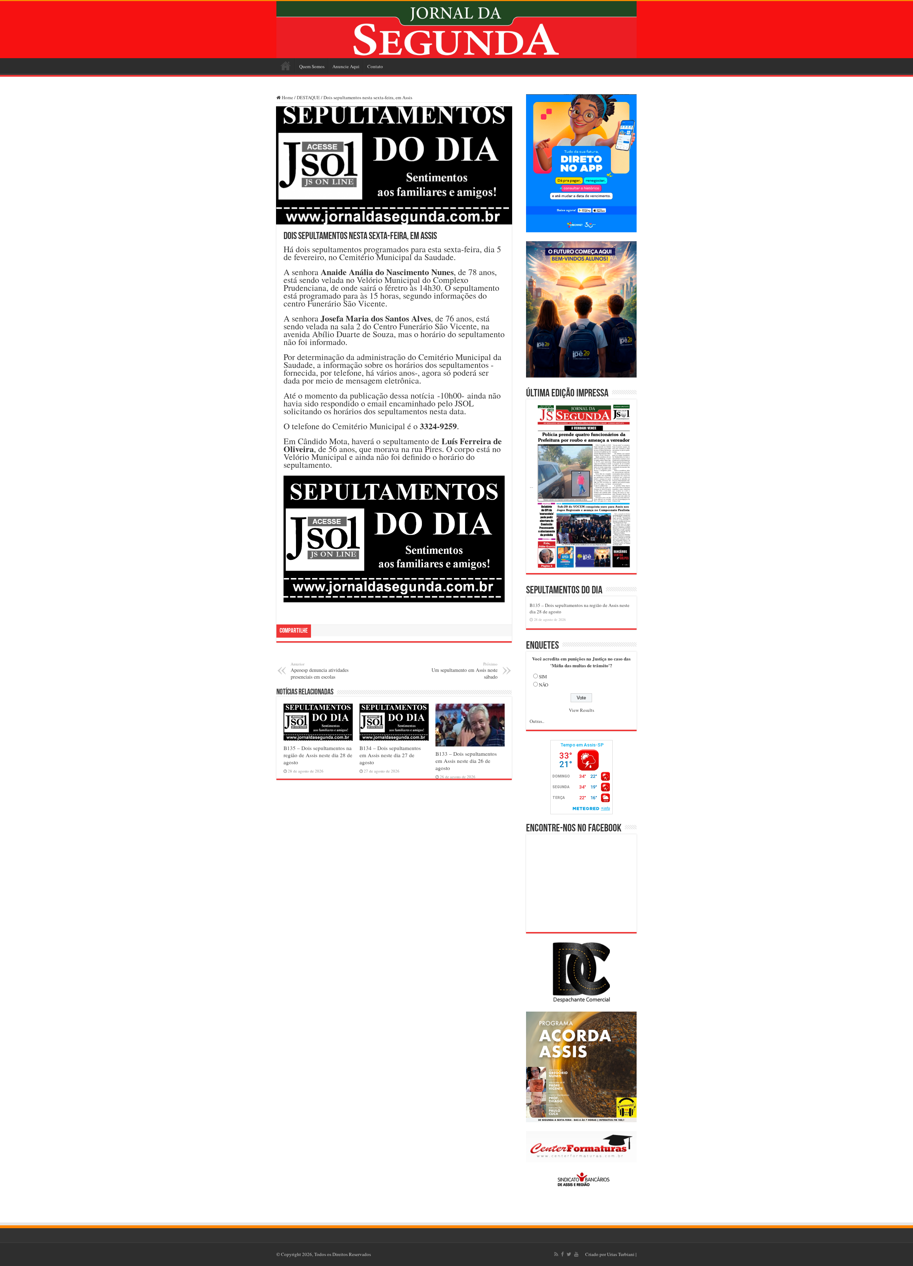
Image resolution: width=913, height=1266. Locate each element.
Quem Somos (312, 66)
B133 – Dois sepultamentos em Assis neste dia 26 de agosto (466, 760)
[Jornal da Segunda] (456, 29)
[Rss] (556, 1254)
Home (285, 65)
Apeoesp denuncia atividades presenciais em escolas (319, 670)
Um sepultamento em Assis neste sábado (465, 670)
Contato (375, 66)
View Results (581, 710)
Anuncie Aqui (345, 66)
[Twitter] (569, 1254)
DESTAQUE (308, 97)
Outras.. (537, 721)
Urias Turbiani (620, 1254)
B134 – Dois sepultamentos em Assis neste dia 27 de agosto (390, 755)
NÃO (543, 685)
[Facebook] (562, 1254)
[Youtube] (576, 1254)
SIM (543, 676)
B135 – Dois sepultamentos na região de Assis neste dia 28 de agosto (318, 755)
